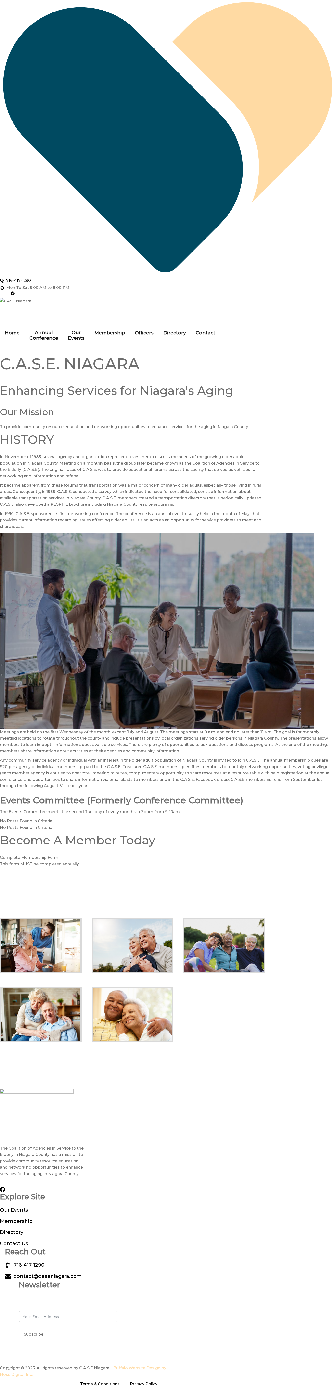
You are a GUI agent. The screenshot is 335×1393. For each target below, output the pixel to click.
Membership (109, 333)
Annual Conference (43, 335)
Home (12, 333)
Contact (205, 333)
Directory (174, 333)
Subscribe (33, 1334)
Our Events (76, 335)
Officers (144, 333)
